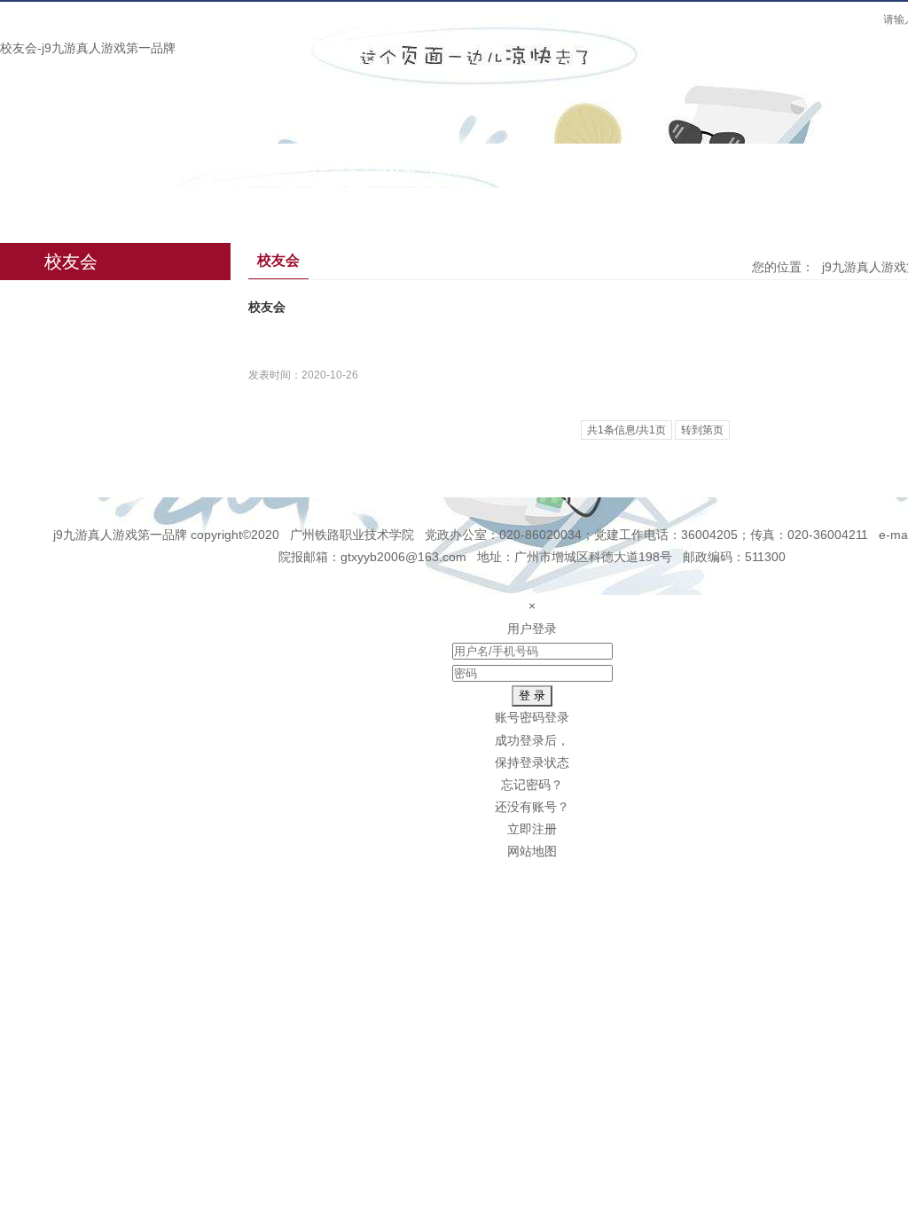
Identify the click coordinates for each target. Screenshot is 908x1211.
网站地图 (532, 851)
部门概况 (559, 168)
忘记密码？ (532, 784)
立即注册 (532, 829)
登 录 (532, 695)
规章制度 (660, 168)
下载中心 (151, 206)
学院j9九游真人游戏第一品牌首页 (382, 168)
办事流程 (761, 168)
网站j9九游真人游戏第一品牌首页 (127, 168)
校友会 (245, 206)
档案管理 (50, 206)
